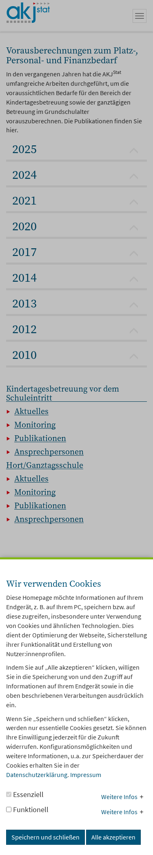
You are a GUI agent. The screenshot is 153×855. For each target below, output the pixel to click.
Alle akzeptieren (113, 837)
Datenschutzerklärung (36, 774)
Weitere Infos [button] (119, 797)
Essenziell (27, 794)
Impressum (85, 774)
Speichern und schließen (45, 837)
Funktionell (30, 809)
